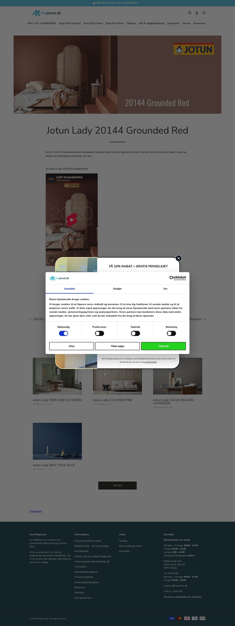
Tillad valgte (117, 346)
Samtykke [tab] (69, 288)
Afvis (71, 346)
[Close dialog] (178, 258)
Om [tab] (165, 288)
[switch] (99, 333)
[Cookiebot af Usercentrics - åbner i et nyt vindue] (172, 278)
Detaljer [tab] (117, 288)
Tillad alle (163, 346)
